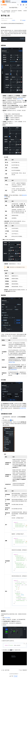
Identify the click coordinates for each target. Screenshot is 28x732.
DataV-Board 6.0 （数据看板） (16, 10)
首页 (2, 10)
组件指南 (3, 11)
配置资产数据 (12, 362)
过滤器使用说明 (13, 369)
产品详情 (13, 20)
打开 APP (24, 1)
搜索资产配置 (20, 98)
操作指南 (25, 10)
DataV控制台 (7, 617)
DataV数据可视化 (7, 10)
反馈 (16, 676)
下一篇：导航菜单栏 (23, 670)
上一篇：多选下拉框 (5, 670)
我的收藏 (23, 20)
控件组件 (8, 11)
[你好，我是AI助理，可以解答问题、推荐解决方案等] (20, 4)
